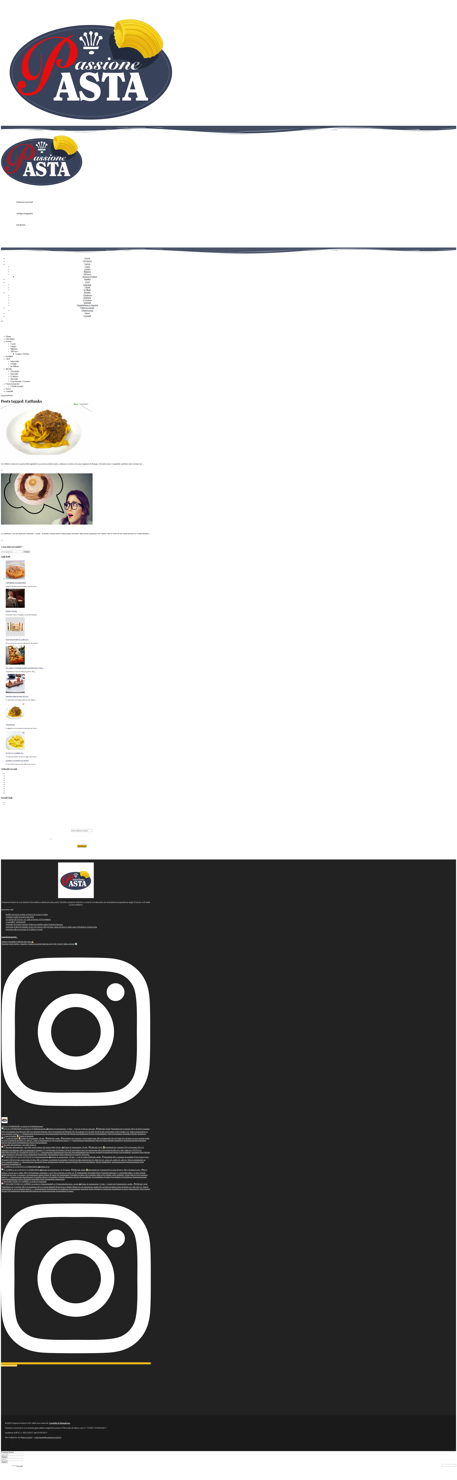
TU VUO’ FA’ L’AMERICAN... (15, 753)
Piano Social (26, 1437)
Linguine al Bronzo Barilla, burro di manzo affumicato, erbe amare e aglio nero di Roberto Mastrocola (44, 784)
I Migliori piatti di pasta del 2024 (18, 776)
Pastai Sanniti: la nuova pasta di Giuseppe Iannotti (24, 789)
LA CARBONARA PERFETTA (14, 529)
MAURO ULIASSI (11, 611)
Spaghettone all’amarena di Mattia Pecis (21, 793)
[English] (4, 323)
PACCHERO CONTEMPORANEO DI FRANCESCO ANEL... (25, 668)
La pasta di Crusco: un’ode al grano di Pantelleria (24, 778)
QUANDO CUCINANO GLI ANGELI (17, 761)
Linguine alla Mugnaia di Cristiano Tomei (22, 787)
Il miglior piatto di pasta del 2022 (17, 696)
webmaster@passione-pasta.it (47, 1437)
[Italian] (2, 323)
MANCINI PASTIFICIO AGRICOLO (17, 640)
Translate (19, 1466)
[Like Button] (2, 470)
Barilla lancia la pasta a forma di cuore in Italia (23, 774)
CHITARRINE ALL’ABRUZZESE (16, 583)
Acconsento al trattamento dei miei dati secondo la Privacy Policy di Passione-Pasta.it (83, 840)
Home (3, 395)
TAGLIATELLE (10, 725)
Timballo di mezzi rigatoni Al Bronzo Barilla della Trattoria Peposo (31, 782)
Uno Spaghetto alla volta (15, 791)
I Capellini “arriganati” (14, 780)
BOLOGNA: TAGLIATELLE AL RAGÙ (17, 459)
